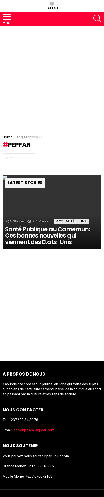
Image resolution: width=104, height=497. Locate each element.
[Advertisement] (52, 78)
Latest (52, 8)
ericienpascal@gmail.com (34, 430)
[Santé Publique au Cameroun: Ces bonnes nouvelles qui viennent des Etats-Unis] (52, 212)
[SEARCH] (97, 18)
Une (83, 221)
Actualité (65, 221)
